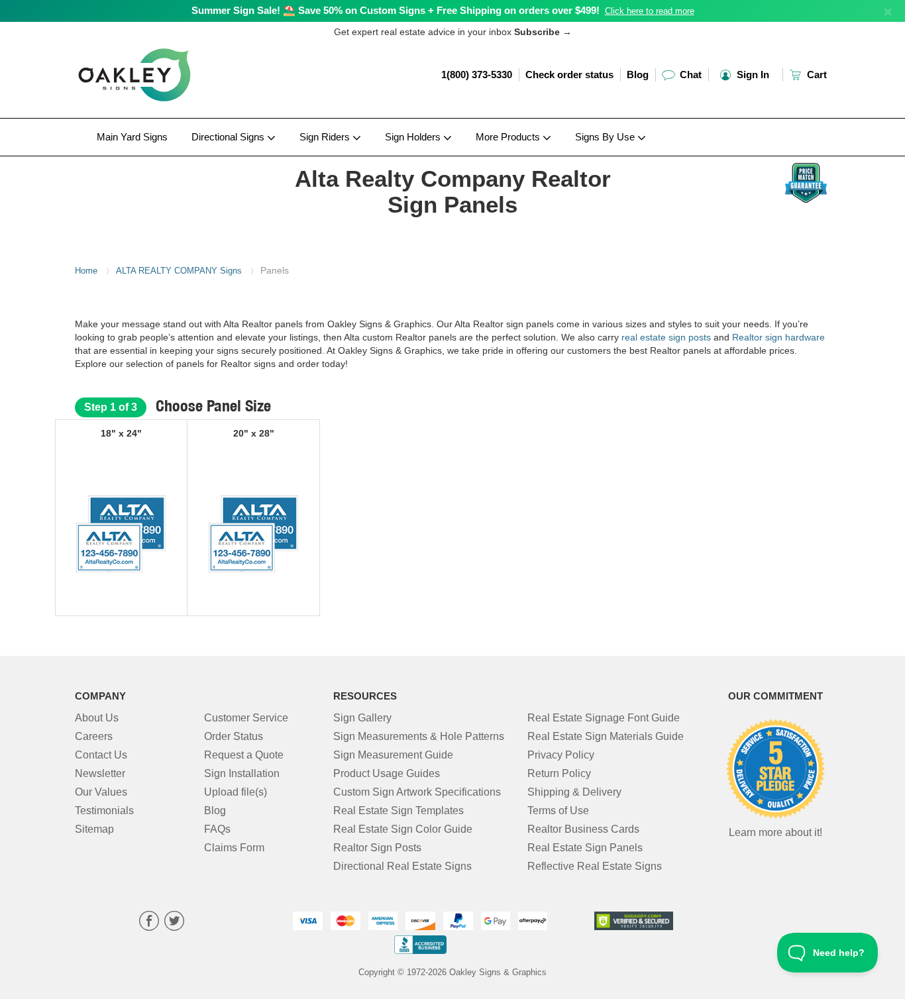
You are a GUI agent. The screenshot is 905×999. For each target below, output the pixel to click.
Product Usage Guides (386, 773)
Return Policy (559, 773)
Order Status (233, 736)
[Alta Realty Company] (162, 159)
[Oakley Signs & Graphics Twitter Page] (174, 922)
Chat (689, 74)
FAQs (217, 829)
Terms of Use (558, 810)
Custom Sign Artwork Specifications (417, 792)
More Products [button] (509, 136)
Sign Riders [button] (325, 136)
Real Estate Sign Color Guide (402, 829)
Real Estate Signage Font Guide (603, 717)
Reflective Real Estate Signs (594, 866)
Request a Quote (244, 755)
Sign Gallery (362, 717)
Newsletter (100, 773)
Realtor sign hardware (778, 337)
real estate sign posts (666, 337)
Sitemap (94, 829)
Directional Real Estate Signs (402, 866)
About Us (97, 717)
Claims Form (234, 847)
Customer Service (246, 717)
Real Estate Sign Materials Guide (605, 736)
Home (86, 271)
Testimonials (104, 810)
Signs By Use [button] (606, 136)
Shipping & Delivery (574, 792)
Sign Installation (242, 773)
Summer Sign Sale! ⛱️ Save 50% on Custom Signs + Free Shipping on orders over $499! (395, 10)
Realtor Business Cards (583, 829)
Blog (638, 74)
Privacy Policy (560, 755)
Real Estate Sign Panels (585, 847)
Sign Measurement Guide (393, 755)
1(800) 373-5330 (476, 74)
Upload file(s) (235, 792)
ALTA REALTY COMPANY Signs (179, 271)
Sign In (751, 74)
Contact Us (101, 755)
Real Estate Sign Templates (398, 810)
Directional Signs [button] (229, 136)
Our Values (101, 792)
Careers (94, 736)
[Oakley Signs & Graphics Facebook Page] (149, 922)
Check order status (569, 74)
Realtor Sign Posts (377, 847)
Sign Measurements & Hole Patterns (418, 736)
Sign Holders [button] (414, 136)
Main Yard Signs (132, 136)
